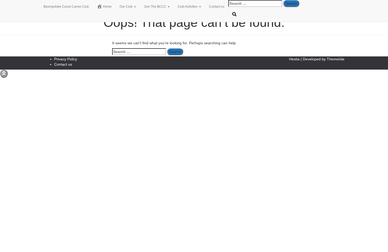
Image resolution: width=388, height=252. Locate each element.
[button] (134, 6)
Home (107, 6)
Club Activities (188, 6)
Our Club (126, 6)
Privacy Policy (65, 59)
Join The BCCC (155, 6)
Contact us (216, 6)
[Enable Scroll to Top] (4, 74)
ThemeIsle (335, 59)
